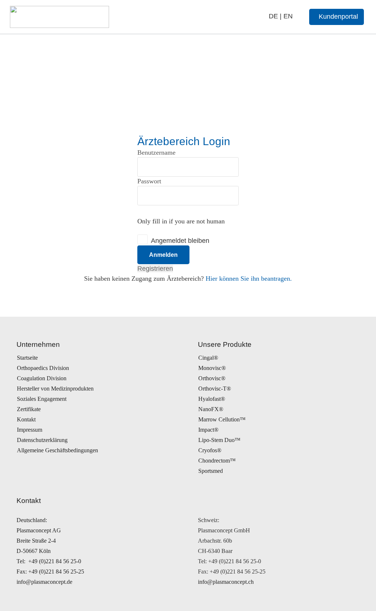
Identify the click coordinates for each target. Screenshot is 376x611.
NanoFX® (210, 409)
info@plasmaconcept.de (44, 582)
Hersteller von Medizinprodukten (55, 388)
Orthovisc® (211, 378)
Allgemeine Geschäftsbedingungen (57, 450)
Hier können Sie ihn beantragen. (249, 278)
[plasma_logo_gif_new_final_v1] (59, 17)
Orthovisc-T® (214, 388)
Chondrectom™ (217, 460)
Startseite (27, 358)
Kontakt (26, 419)
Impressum (29, 430)
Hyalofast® (211, 399)
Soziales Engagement (41, 399)
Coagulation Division (41, 378)
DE (273, 16)
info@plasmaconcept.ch (226, 582)
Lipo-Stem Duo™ (219, 440)
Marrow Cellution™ (222, 419)
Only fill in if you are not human (181, 221)
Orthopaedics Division (43, 368)
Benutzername (156, 152)
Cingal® (208, 358)
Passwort (149, 181)
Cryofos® (209, 450)
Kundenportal (338, 16)
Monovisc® (212, 368)
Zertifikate (29, 409)
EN (288, 16)
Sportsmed (210, 471)
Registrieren (155, 268)
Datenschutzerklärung (42, 440)
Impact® (208, 430)
